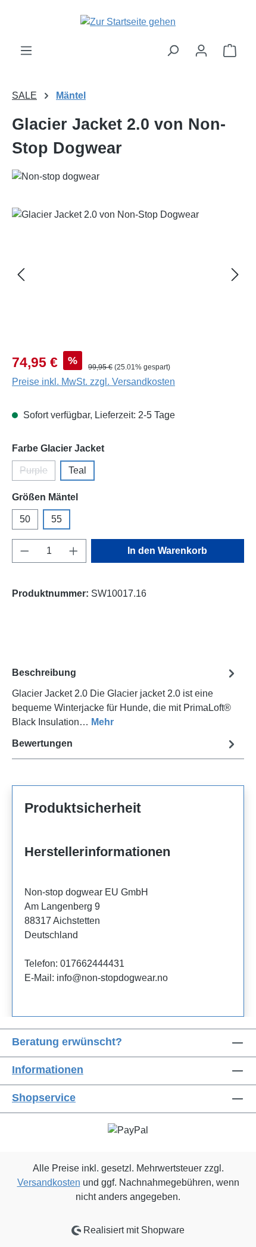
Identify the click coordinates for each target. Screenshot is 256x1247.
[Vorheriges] (21, 274)
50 (25, 519)
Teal (77, 470)
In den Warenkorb (167, 551)
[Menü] (26, 50)
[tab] (125, 697)
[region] (128, 274)
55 (56, 519)
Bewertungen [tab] (42, 743)
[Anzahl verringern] (24, 551)
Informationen (47, 1070)
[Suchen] (172, 50)
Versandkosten (48, 1182)
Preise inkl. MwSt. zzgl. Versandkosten (93, 382)
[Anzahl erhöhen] (73, 551)
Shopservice (44, 1098)
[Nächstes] (235, 274)
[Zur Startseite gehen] (128, 21)
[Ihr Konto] (201, 50)
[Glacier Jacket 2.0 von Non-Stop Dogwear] (128, 274)
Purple (37, 473)
